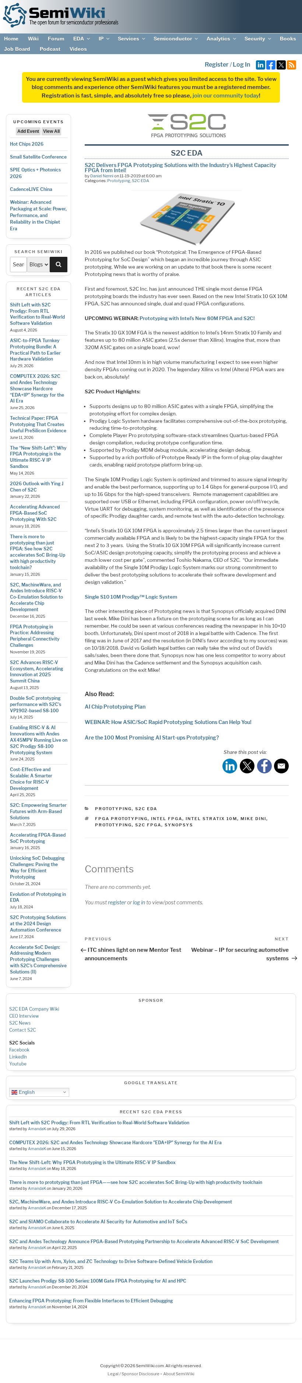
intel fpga (166, 818)
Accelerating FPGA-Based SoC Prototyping (38, 838)
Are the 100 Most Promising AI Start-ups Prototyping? (152, 737)
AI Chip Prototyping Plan (115, 706)
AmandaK (37, 1129)
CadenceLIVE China (31, 189)
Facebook (19, 1050)
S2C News (20, 1023)
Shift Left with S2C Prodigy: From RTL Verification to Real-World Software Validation (37, 314)
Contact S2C (22, 1030)
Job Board (17, 49)
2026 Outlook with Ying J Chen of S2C (36, 487)
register (117, 902)
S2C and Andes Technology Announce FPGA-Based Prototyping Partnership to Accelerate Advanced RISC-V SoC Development (144, 1241)
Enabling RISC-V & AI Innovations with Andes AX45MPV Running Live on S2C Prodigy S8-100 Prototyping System (38, 740)
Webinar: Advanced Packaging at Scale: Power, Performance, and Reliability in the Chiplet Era (38, 215)
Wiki (33, 39)
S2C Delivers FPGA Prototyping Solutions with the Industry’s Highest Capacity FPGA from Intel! (180, 167)
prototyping (113, 824)
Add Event (28, 131)
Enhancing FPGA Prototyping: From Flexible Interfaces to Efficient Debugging (91, 1301)
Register (217, 64)
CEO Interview (24, 1016)
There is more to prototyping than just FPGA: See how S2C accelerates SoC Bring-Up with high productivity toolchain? (37, 552)
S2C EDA (140, 180)
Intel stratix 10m (211, 818)
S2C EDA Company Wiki (34, 1009)
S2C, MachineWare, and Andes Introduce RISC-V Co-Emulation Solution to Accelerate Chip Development (36, 597)
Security (255, 39)
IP (101, 39)
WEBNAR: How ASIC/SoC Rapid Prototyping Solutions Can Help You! (168, 722)
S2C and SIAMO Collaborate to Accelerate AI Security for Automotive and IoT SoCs (98, 1221)
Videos (78, 49)
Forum (56, 39)
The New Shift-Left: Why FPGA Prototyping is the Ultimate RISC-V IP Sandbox (92, 1162)
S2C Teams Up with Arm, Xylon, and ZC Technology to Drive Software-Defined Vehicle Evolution (111, 1261)
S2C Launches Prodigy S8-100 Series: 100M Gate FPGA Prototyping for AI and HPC (97, 1281)
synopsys (179, 824)
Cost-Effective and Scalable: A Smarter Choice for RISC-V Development (31, 779)
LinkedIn (18, 1057)
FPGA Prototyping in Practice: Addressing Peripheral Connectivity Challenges (35, 636)
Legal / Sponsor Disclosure (134, 1373)
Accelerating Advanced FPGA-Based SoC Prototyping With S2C (35, 513)
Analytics (218, 39)
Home (11, 39)
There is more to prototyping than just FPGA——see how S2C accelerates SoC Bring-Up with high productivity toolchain (135, 1182)
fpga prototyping (121, 818)
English (26, 1092)
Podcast (50, 49)
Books (288, 39)
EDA (78, 39)
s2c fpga (148, 824)
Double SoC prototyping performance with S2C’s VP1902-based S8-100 (35, 704)
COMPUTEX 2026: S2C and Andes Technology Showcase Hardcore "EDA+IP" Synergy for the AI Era (115, 1142)
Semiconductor (173, 39)
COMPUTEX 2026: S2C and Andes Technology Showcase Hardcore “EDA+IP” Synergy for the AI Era (37, 388)
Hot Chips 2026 (26, 144)
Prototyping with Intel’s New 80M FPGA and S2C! (197, 318)
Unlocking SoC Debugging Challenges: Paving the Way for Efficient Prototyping (37, 867)
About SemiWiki (178, 1373)
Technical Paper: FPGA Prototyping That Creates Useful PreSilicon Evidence (38, 424)
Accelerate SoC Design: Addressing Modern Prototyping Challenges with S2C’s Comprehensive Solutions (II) (38, 959)
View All (51, 131)
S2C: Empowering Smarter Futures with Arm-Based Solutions (38, 811)
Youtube (18, 1064)
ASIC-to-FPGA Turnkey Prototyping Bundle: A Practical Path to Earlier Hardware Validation (35, 350)
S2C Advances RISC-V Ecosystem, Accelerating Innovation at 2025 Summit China (36, 672)
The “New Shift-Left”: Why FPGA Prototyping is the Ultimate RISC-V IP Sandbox (38, 457)
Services (128, 39)
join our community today (226, 95)
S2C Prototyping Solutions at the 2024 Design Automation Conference (38, 924)
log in (139, 902)
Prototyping (118, 180)
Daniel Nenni (101, 175)
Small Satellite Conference (38, 157)
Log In (241, 64)
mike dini (253, 818)
